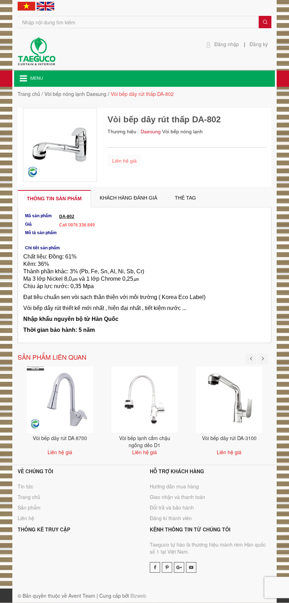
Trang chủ (29, 93)
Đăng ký (259, 44)
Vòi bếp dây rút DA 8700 (60, 437)
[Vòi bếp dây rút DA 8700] (60, 398)
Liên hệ (26, 518)
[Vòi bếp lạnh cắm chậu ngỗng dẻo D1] (144, 398)
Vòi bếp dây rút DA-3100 (229, 437)
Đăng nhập (226, 44)
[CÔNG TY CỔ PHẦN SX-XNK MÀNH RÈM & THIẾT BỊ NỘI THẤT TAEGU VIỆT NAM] (36, 50)
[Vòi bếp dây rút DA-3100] (229, 398)
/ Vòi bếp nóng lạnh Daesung (74, 93)
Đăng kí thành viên (171, 518)
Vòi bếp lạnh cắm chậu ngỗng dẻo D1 (144, 441)
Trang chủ (29, 496)
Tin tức (25, 486)
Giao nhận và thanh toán (177, 496)
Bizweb (138, 595)
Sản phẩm (29, 507)
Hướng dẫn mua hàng (174, 486)
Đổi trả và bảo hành (172, 507)
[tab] (54, 198)
